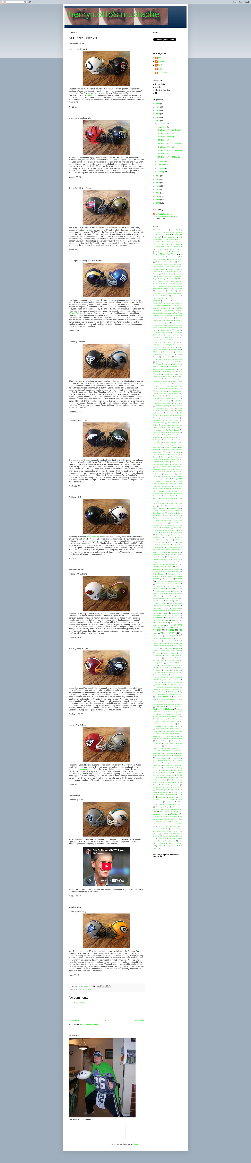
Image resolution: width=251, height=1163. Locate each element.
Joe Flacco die (93, 537)
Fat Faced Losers (172, 430)
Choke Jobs (169, 347)
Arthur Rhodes (164, 281)
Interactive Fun (174, 508)
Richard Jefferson (159, 692)
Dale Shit (158, 374)
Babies (180, 291)
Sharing (158, 714)
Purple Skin (157, 682)
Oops (157, 648)
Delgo (173, 381)
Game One (176, 442)
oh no (169, 645)
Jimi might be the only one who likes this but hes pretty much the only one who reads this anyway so (167, 520)
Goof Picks (171, 454)
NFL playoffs (157, 636)
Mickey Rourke (170, 596)
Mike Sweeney (158, 601)
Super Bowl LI (170, 753)
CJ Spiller (156, 352)
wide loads (175, 829)
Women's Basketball (169, 836)
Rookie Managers (176, 694)
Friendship (167, 440)
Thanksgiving (164, 770)
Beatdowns (178, 303)
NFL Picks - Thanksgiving (167, 137)
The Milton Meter (174, 780)
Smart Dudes (175, 721)
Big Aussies (165, 313)
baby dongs (159, 293)
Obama (164, 643)
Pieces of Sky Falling (172, 658)
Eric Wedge (171, 413)
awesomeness (160, 291)
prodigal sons (174, 672)
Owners (157, 653)
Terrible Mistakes (170, 768)
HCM (157, 476)
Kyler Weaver (159, 547)
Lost (177, 566)
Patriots (158, 655)
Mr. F (160, 65)
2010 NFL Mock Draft (161, 242)
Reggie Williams (173, 687)
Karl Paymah (169, 537)
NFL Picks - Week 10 (165, 147)
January (161, 172)
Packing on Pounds (169, 653)
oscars (177, 648)
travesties (172, 797)
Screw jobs (178, 704)
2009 (158, 200)
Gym (163, 471)
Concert (177, 357)
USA (166, 809)
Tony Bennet (171, 794)
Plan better (170, 663)
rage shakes (168, 682)
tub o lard (169, 799)
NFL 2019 (174, 628)
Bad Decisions (158, 298)
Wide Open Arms (159, 831)
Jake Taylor (171, 513)
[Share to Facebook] (106, 986)
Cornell (179, 362)
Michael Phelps (174, 593)
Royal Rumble (162, 697)
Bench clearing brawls (163, 305)
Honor (167, 488)
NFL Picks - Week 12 (165, 133)
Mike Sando (176, 598)
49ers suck (164, 252)
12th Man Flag (177, 230)
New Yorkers (158, 625)
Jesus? (167, 515)
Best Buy (176, 305)
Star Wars (162, 738)
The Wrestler (157, 787)
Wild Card (171, 831)
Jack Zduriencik (159, 513)
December (162, 124)
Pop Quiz (163, 667)
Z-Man (174, 846)
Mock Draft (176, 608)
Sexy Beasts (178, 711)
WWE (170, 843)
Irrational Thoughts (159, 510)
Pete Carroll (157, 658)
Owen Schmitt (177, 650)
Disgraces (162, 393)
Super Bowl (157, 753)
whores (174, 826)
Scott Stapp (168, 704)
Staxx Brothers (177, 741)
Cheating (156, 345)
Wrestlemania (170, 841)
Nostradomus (166, 638)
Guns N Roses (177, 464)
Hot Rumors (176, 488)
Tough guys (162, 797)
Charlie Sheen (174, 340)
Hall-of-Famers (174, 471)
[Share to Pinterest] (109, 986)
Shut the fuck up (159, 719)
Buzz (177, 330)
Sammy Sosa (166, 702)
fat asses (159, 430)
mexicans (176, 591)
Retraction (176, 689)
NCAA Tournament (160, 623)
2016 (158, 176)
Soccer (155, 724)
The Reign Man (158, 782)
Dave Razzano (166, 376)
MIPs (172, 603)
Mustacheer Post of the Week (166, 615)
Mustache (175, 613)
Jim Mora (176, 515)
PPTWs (171, 667)
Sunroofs (177, 750)
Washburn (156, 816)
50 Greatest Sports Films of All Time (167, 253)
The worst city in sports (170, 785)
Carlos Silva (157, 335)
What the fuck (164, 826)
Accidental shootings (172, 264)
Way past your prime (170, 816)
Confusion (178, 359)
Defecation (156, 379)
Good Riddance (158, 454)
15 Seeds (159, 232)
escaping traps (167, 415)
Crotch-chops (174, 366)
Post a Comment (79, 1002)
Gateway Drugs (168, 445)
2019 (158, 114)
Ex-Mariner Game (170, 418)
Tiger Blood (173, 789)
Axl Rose (171, 291)
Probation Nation (159, 672)
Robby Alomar (163, 694)
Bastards (167, 301)
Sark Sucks (157, 704)
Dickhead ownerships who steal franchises (167, 388)
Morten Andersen (159, 610)
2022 (158, 104)
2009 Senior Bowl (170, 237)
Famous (163, 425)
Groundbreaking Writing (161, 464)
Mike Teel (169, 601)
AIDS (178, 266)
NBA (166, 620)
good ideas (176, 452)
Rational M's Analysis (175, 684)
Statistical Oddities (162, 741)
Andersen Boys (167, 274)
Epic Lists (169, 410)
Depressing (166, 384)
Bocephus (168, 318)
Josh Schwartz (166, 532)
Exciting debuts (172, 420)
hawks (180, 474)
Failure (155, 425)
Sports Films (157, 736)
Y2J (154, 846)
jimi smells (173, 523)
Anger (155, 279)
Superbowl (178, 755)
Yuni (167, 846)
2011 (158, 193)
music (165, 613)
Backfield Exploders (173, 293)
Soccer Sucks (168, 724)
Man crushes (168, 576)
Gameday (156, 445)
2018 (158, 117)
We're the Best (160, 821)
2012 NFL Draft (158, 247)
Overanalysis (165, 650)
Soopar (179, 726)
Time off (174, 792)
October (161, 161)
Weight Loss (173, 821)
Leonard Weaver (158, 554)
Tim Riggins (164, 792)
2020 (158, 111)
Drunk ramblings (165, 401)
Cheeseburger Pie (168, 345)
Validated (176, 811)
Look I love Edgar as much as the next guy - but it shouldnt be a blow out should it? (167, 562)
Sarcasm (177, 702)
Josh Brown (172, 530)
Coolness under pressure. (165, 362)
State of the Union (175, 738)
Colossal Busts (167, 357)
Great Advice (175, 457)
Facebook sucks (158, 422)
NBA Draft (175, 620)
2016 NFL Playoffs (175, 249)
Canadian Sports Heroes (161, 332)
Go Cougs (173, 447)
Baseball (173, 298)
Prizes (167, 670)
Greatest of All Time (160, 462)
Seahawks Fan (175, 707)
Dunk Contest (177, 403)
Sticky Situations (169, 743)
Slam (157, 721)
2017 (158, 121)
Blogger (136, 1144)
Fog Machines (169, 435)
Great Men (157, 459)
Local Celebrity (158, 557)
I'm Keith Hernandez (173, 501)
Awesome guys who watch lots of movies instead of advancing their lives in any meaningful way (167, 286)
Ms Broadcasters (174, 610)
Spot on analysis (170, 736)
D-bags (179, 371)
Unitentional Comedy (175, 804)
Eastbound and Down (164, 408)
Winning (176, 833)
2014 (158, 183)
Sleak (165, 721)
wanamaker (162, 73)
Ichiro (162, 506)
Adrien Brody (169, 266)
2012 (158, 190)
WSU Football (160, 843)
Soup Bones (167, 731)
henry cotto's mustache (114, 14)
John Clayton (165, 527)
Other (155, 650)
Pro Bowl (176, 670)
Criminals (163, 366)
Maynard (171, 588)
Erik (159, 58)
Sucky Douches (177, 748)
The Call (174, 777)
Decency (177, 376)
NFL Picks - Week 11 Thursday (169, 144)
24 (156, 252)
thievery (166, 787)
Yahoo (161, 846)
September (162, 165)
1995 (167, 232)
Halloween (156, 474)
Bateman (176, 301)
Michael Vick (157, 596)
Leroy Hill (170, 554)
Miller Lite (179, 601)
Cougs (158, 364)
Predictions (157, 670)
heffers (166, 479)
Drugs (155, 401)
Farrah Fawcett (158, 427)
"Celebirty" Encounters (160, 230)
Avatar (155, 284)
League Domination (160, 552)
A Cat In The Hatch (164, 214)
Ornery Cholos (167, 648)
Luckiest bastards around (162, 571)
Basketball (156, 301)
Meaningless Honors (163, 591)
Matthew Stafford (159, 588)
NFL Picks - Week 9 (165, 154)
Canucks (177, 332)
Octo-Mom (173, 643)
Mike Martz (164, 598)
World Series (162, 838)
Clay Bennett (167, 352)
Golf (167, 452)
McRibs (179, 588)
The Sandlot (171, 782)
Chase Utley (157, 342)
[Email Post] (94, 986)
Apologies (163, 279)
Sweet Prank (175, 758)
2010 (158, 196)
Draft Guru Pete (172, 398)
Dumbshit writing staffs (162, 403)
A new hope (173, 257)
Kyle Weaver (178, 544)
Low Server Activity (172, 569)
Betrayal (156, 313)
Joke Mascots (160, 530)
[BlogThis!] (101, 986)
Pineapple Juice (173, 660)
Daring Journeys (170, 374)
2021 (158, 107)
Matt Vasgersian (173, 586)
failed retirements (174, 422)
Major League (158, 574)
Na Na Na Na (174, 618)
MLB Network (157, 608)
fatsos (155, 432)
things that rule (177, 787)
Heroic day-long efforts (166, 481)
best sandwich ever (171, 310)
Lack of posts (171, 547)
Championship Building (171, 337)
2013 (158, 186)
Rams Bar (178, 682)
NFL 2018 (161, 628)
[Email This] (98, 986)
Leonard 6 (175, 552)
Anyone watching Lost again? (166, 216)
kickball (161, 542)
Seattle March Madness (163, 709)
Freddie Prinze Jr (169, 437)
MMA (167, 608)
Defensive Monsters (160, 381)
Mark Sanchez (162, 581)
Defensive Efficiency (172, 379)
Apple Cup (173, 279)
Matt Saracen (158, 586)
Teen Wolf (166, 765)
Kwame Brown (166, 544)
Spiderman (178, 731)
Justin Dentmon (161, 535)
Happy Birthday (168, 474)
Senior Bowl (167, 711)
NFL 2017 (79, 990)
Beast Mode (168, 303)
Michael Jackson (159, 593)
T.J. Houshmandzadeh (161, 760)
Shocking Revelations (172, 716)
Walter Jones (175, 814)
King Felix (171, 542)
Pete (160, 69)
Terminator (176, 765)
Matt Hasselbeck (174, 584)
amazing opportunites (171, 271)
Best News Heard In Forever (162, 308)
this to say (92, 95)
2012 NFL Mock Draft (174, 247)
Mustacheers (158, 618)
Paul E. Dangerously (172, 655)
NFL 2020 (157, 630)
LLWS (178, 554)
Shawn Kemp (170, 714)
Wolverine (156, 836)
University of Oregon (163, 807)
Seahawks (160, 706)
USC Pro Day (175, 809)
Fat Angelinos (177, 427)
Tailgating (169, 763)
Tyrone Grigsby (169, 802)
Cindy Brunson (175, 349)
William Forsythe (76, 313)
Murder (155, 613)
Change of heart (159, 340)
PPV (178, 667)
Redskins (159, 687)
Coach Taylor (167, 354)
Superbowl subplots (162, 758)
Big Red (174, 313)
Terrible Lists (157, 768)
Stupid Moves (164, 748)
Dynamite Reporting (162, 405)
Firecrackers (157, 435)
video (165, 814)
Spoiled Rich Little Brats (163, 733)
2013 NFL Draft (161, 249)
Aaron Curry (169, 262)
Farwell (168, 427)
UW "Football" (165, 811)
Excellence (156, 420)
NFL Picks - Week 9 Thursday (169, 157)
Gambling (166, 442)
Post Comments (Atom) (89, 1025)
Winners (165, 833)
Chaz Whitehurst (173, 342)
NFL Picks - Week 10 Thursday (169, 150)
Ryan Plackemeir (168, 699)
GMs (166, 447)
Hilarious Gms (166, 486)
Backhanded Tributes (160, 296)
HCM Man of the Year (169, 476)
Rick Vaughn (172, 692)
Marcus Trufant (168, 579)
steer (103, 93)
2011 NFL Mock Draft (170, 244)
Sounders (156, 731)
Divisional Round (174, 393)
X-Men (177, 843)
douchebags (157, 398)
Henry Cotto (177, 479)
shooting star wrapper (78, 769)
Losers (169, 566)
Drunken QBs (177, 401)
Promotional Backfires (160, 675)
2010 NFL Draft (172, 239)
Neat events (175, 623)
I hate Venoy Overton (168, 498)
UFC (178, 802)
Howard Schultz (169, 496)
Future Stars (178, 440)
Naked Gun (157, 620)
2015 (158, 179)
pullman (165, 680)
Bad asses (175, 296)
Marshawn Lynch (176, 581)
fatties (163, 432)
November (162, 127)
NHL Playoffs (170, 636)
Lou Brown (157, 569)
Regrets (155, 689)
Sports (177, 733)
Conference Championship (162, 359)
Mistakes (177, 605)
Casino (155, 337)
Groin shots (176, 462)
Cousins (167, 364)
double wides (174, 396)
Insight (163, 508)
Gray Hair (164, 457)
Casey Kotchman (172, 335)
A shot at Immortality (175, 259)
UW (154, 811)
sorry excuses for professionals (167, 728)
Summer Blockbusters (163, 750)
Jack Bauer (174, 510)
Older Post (139, 1021)
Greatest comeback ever (172, 459)
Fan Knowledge (174, 425)
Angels (161, 276)
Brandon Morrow (167, 320)
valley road (157, 814)
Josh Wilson (178, 532)
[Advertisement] (107, 1011)
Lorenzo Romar (158, 566)
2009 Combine (177, 232)
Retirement (165, 689)
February (161, 168)
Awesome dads (166, 284)
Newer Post (74, 1021)
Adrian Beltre (157, 266)
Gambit (157, 442)
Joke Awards (177, 527)
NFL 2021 (170, 630)
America (155, 274)
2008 (158, 203)
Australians (176, 281)
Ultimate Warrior (158, 804)
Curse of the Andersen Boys (164, 369)
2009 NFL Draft (162, 235)
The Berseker (168, 772)
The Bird (165, 777)
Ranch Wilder (160, 684)
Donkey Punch (158, 396)
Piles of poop (158, 660)
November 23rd (170, 641)
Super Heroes (167, 755)
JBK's (160, 515)
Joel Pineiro (171, 525)
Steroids (158, 743)
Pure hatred (175, 680)
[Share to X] (104, 986)
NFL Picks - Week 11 (165, 140)
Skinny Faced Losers (175, 719)
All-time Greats (158, 269)
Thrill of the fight (160, 789)
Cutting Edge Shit (168, 371)
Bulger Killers (166, 330)
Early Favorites (177, 405)
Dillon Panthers (160, 391)
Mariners (178, 579)
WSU (180, 841)
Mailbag (177, 571)
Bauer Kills (157, 303)
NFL (168, 625)
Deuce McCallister (171, 386)
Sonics (171, 726)
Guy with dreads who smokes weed (167, 466)
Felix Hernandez (174, 432)
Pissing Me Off (158, 663)
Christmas (164, 349)
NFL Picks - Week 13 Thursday (169, 130)
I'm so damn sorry (159, 503)
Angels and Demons (173, 276)
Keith (170, 540)
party (180, 653)
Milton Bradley (161, 603)
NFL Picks (87, 990)
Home (107, 1021)
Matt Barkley (160, 584)
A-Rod (158, 262)
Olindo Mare (178, 645)
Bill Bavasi (167, 315)
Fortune (161, 61)
